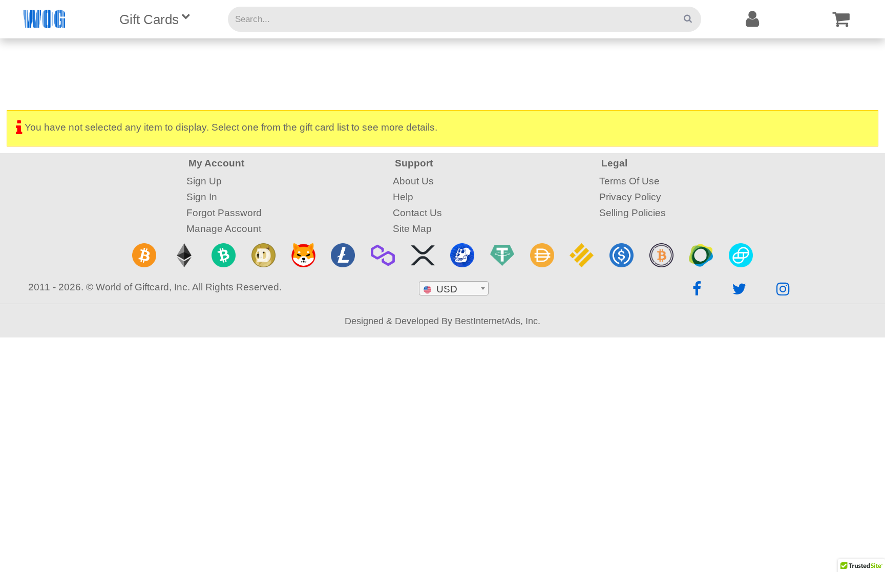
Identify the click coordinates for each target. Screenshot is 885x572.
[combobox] (454, 288)
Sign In (201, 196)
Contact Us (417, 212)
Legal (614, 162)
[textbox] (453, 289)
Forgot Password (224, 212)
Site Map (412, 228)
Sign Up (204, 180)
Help (403, 196)
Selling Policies (632, 212)
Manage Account (223, 228)
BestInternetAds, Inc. (497, 320)
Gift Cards (149, 19)
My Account (216, 162)
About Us (413, 180)
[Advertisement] (442, 72)
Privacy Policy (630, 196)
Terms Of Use (629, 180)
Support (414, 162)
